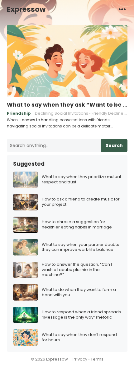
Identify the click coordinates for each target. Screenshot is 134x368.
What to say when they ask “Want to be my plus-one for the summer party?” (67, 104)
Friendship (19, 113)
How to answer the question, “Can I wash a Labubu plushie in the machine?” (77, 270)
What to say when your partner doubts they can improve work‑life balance (80, 247)
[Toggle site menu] (122, 9)
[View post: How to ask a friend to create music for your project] (25, 202)
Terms (97, 359)
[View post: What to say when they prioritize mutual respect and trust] (25, 180)
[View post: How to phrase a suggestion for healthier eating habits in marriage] (25, 225)
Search (114, 145)
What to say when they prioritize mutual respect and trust (81, 179)
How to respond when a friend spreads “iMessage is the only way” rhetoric (81, 315)
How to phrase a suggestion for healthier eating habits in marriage (77, 224)
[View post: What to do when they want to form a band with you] (25, 292)
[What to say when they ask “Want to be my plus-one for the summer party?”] (67, 61)
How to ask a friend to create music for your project (81, 202)
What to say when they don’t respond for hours (79, 337)
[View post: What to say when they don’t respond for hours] (25, 337)
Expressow (26, 9)
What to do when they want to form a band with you (79, 292)
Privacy (80, 359)
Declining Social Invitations (61, 113)
